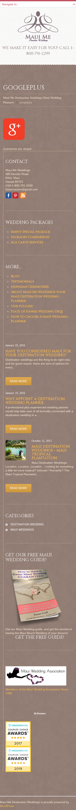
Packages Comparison (30, 237)
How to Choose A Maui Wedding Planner (39, 318)
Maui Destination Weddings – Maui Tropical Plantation (51, 452)
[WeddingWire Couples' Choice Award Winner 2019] (18, 759)
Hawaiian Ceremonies (30, 286)
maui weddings (22, 529)
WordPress (7, 806)
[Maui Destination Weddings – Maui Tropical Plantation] (15, 450)
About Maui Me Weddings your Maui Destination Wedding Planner (38, 296)
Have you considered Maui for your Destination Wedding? (38, 353)
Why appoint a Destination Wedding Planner (35, 400)
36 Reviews (40, 713)
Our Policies (22, 306)
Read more (18, 381)
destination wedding (27, 524)
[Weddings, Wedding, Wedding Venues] (40, 700)
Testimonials (22, 281)
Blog (15, 276)
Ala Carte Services (27, 242)
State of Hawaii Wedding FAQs (37, 311)
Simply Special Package (30, 232)
